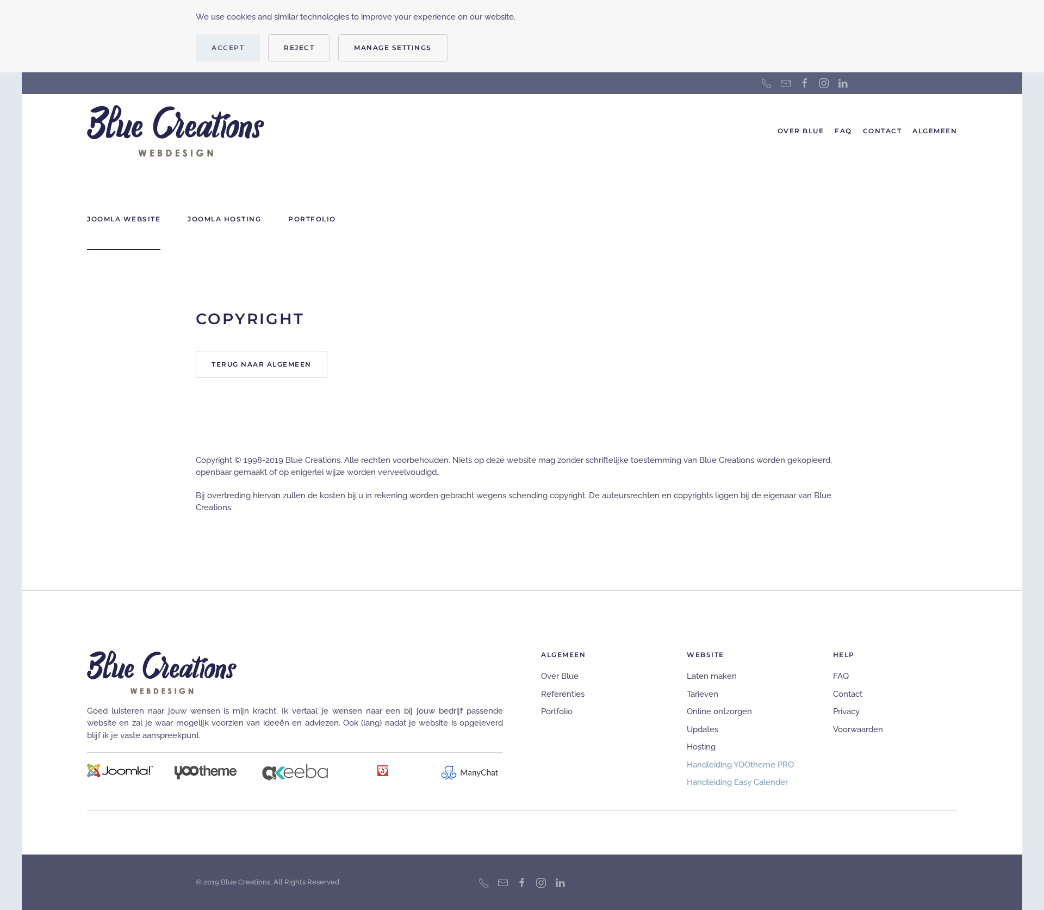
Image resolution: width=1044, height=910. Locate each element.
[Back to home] (175, 131)
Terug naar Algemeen (262, 364)
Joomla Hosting (224, 219)
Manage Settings (393, 48)
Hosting (701, 747)
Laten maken (712, 676)
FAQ (843, 131)
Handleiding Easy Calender (737, 782)
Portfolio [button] (312, 219)
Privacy (846, 711)
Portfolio (557, 711)
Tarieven (702, 694)
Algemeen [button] (934, 131)
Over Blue (801, 131)
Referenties (563, 694)
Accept (228, 48)
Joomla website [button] (123, 219)
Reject (299, 48)
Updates (702, 729)
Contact (882, 131)
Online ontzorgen (719, 711)
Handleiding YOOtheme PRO (740, 765)
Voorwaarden (858, 729)
